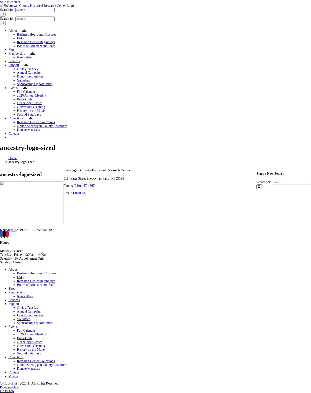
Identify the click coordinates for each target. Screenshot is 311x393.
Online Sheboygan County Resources (42, 365)
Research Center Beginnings (36, 281)
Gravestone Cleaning (31, 345)
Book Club (24, 338)
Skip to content (10, 2)
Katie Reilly (8, 230)
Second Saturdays (29, 353)
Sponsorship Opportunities (34, 323)
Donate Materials (28, 368)
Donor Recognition (30, 315)
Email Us (79, 193)
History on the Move (31, 349)
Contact (13, 372)
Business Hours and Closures (36, 273)
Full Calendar (26, 330)
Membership (16, 292)
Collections (15, 357)
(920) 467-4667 (84, 185)
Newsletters (25, 296)
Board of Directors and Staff (36, 284)
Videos (13, 376)
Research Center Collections (36, 361)
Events (13, 326)
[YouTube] (7, 234)
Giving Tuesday (27, 307)
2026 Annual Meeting (31, 334)
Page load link (9, 387)
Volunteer (23, 319)
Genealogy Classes (29, 342)
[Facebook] (1, 234)
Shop (11, 288)
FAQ (20, 277)
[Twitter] (4, 234)
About (12, 269)
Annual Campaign (29, 311)
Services (14, 300)
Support (13, 304)
